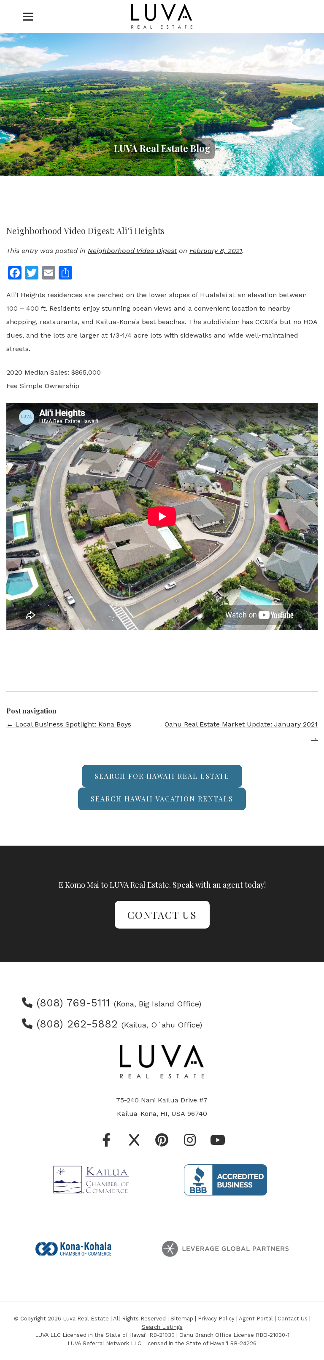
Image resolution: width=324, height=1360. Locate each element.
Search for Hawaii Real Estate (162, 776)
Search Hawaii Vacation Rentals (162, 798)
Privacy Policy (216, 1318)
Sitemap (181, 1318)
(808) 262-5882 (75, 1024)
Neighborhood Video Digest (132, 251)
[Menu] (28, 16)
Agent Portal (256, 1318)
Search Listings (162, 1327)
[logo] (161, 16)
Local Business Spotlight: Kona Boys (68, 724)
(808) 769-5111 (71, 1003)
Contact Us (162, 914)
